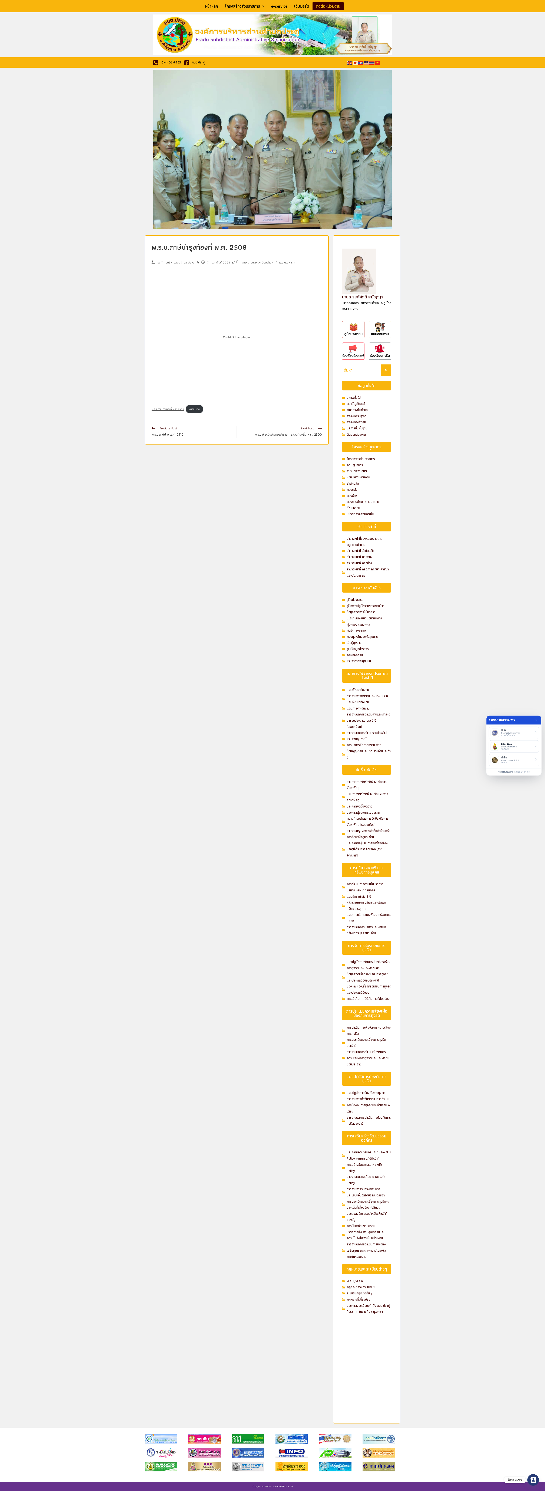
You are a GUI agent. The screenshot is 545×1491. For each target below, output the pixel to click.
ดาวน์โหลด (194, 409)
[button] (244, 6)
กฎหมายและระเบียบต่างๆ (257, 262)
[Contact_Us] (533, 1480)
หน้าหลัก (211, 6)
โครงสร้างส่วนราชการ (242, 6)
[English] (350, 62)
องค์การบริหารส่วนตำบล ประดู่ (176, 262)
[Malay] (366, 62)
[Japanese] (355, 62)
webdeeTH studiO (283, 1486)
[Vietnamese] (377, 62)
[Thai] (372, 62)
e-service (279, 6)
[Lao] (361, 62)
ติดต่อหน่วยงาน (328, 6)
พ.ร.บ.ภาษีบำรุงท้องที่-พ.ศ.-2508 (168, 409)
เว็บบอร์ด (301, 6)
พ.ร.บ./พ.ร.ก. (287, 262)
